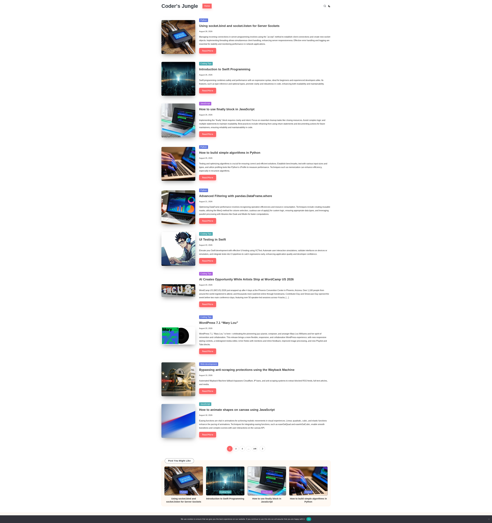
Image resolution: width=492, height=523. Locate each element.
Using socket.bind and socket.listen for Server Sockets (239, 26)
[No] (489, 519)
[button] (262, 449)
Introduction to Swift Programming (224, 69)
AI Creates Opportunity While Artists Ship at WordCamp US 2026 (246, 279)
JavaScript (205, 103)
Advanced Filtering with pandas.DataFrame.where (235, 196)
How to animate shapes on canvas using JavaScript (237, 409)
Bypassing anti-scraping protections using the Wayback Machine (246, 369)
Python (203, 20)
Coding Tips (205, 64)
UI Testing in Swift (212, 239)
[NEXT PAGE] (262, 449)
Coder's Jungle (179, 6)
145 (254, 449)
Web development (208, 364)
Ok (309, 519)
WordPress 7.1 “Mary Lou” (218, 322)
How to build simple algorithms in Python (229, 152)
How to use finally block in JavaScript (226, 109)
